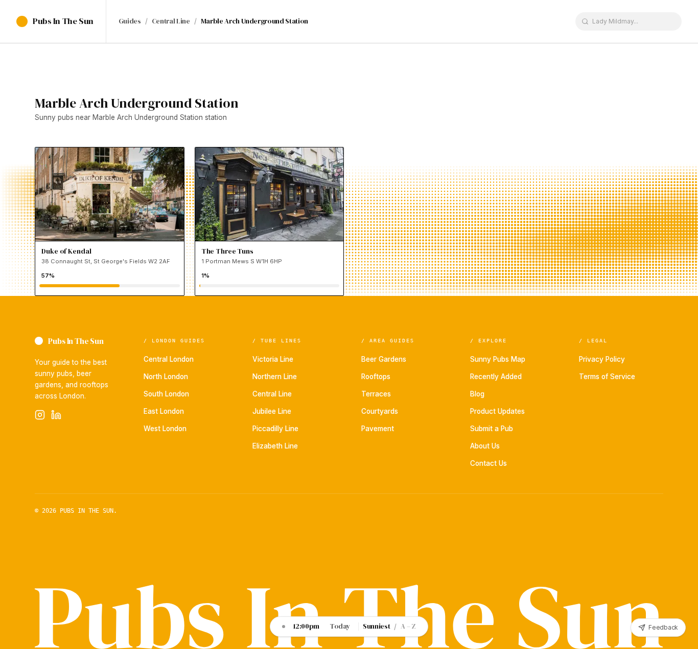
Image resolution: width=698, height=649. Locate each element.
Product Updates (497, 411)
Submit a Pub (491, 429)
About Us (485, 446)
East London (164, 411)
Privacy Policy (602, 359)
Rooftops (375, 376)
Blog (477, 394)
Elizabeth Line (275, 446)
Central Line (171, 21)
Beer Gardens (383, 359)
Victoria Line (272, 359)
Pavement (377, 429)
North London (166, 376)
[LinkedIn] (56, 415)
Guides (130, 21)
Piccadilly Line (275, 429)
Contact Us (488, 463)
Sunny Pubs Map (497, 359)
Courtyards (379, 411)
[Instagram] (40, 415)
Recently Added (496, 376)
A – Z (408, 626)
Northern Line (274, 376)
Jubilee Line (271, 411)
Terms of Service (607, 376)
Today (340, 626)
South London (166, 394)
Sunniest (376, 626)
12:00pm (306, 626)
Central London (169, 359)
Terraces (376, 394)
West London (165, 429)
